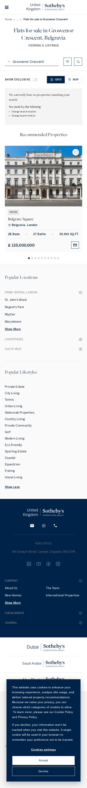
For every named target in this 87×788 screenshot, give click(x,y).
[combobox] (78, 61)
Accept (43, 760)
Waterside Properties (19, 412)
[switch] (35, 79)
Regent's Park (14, 307)
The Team (52, 588)
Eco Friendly (13, 445)
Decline (43, 771)
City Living (12, 393)
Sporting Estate (16, 451)
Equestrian (12, 464)
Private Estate (15, 387)
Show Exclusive (17, 79)
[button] (7, 7)
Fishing (10, 471)
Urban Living (13, 406)
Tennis (9, 399)
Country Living (15, 419)
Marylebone (13, 321)
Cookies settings (43, 749)
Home (8, 19)
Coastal (10, 458)
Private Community (18, 425)
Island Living (13, 477)
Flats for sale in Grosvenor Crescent (45, 19)
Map (76, 79)
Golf (8, 432)
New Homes (13, 595)
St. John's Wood (16, 300)
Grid (58, 79)
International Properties (63, 595)
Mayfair (10, 314)
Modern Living (14, 438)
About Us (11, 588)
